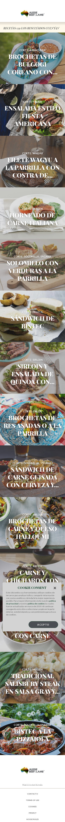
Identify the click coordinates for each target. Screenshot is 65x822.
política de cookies (36, 603)
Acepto (43, 624)
